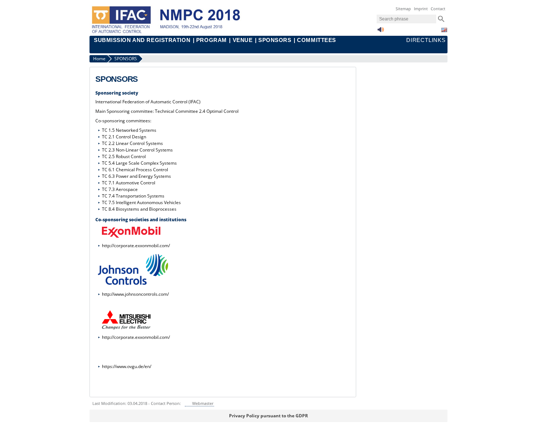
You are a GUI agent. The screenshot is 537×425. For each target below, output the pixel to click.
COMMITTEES (316, 40)
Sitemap (403, 8)
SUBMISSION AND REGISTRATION (142, 40)
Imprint (421, 8)
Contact (438, 8)
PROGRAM (211, 40)
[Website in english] (444, 29)
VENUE (242, 40)
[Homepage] (171, 32)
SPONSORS (274, 40)
